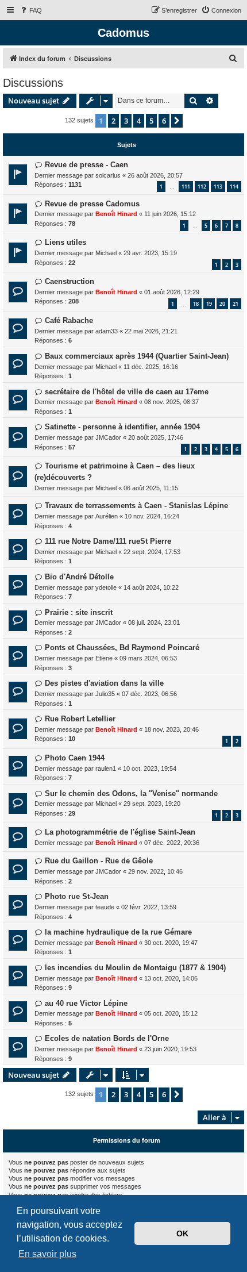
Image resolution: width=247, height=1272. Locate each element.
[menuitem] (30, 10)
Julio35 (105, 693)
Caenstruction (69, 281)
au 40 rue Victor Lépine (86, 1003)
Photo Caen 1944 (75, 758)
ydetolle (106, 587)
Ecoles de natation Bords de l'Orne (107, 1038)
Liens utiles (65, 242)
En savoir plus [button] (47, 1254)
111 (186, 186)
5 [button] (151, 121)
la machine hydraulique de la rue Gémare (118, 932)
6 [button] (164, 121)
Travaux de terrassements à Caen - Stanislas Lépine (136, 505)
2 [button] (113, 121)
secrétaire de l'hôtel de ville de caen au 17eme (127, 391)
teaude (104, 907)
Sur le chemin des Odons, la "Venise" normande (131, 793)
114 (234, 186)
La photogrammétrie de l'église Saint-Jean (120, 832)
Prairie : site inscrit (79, 612)
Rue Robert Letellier (80, 718)
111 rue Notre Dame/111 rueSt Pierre (108, 541)
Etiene (104, 658)
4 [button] (139, 121)
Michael (106, 252)
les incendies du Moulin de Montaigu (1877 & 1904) (135, 967)
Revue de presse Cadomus (92, 203)
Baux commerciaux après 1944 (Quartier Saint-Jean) (137, 356)
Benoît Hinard (116, 213)
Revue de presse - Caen (86, 164)
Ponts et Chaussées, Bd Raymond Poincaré (122, 647)
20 (222, 304)
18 (196, 304)
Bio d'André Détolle (79, 576)
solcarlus (108, 175)
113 (218, 186)
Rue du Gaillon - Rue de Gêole (99, 860)
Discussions (33, 82)
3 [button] (126, 121)
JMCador (108, 437)
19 (209, 304)
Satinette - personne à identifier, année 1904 (122, 426)
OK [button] (182, 1233)
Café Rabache (69, 320)
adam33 (106, 331)
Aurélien (106, 516)
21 (235, 304)
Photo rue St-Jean (77, 896)
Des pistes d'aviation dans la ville (104, 683)
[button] (177, 121)
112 (202, 186)
